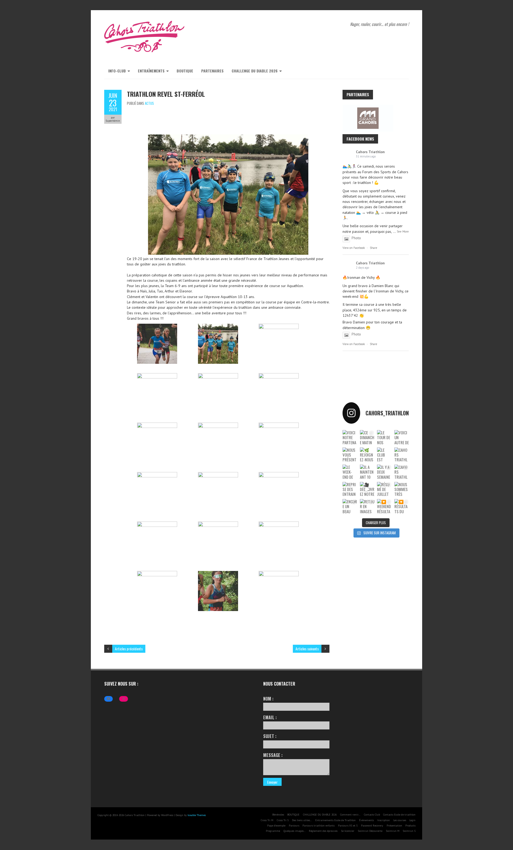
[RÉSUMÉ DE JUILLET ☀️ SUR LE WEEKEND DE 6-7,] (384, 489)
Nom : (268, 699)
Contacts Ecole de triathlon (399, 814)
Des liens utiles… (302, 820)
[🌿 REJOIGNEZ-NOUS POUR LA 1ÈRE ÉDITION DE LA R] (367, 454)
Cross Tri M (267, 820)
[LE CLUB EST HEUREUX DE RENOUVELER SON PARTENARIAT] (384, 454)
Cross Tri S (283, 820)
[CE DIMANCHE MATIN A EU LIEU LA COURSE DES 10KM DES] (367, 437)
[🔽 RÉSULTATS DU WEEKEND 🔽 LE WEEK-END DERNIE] (401, 506)
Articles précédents (129, 648)
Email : (270, 717)
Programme (273, 831)
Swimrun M (392, 831)
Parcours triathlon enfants (318, 825)
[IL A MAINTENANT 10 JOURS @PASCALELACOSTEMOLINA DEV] (367, 472)
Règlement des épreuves (323, 831)
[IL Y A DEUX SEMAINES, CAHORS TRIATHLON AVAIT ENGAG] (384, 472)
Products (410, 825)
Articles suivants (307, 648)
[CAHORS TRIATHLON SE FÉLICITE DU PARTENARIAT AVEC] (401, 454)
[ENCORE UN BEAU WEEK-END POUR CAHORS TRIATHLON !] (350, 506)
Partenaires (212, 71)
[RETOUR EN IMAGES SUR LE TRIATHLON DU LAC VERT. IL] (367, 506)
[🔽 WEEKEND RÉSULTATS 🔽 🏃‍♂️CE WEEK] (384, 506)
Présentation (394, 825)
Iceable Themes (197, 815)
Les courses (399, 820)
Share (373, 248)
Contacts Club (372, 814)
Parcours (294, 825)
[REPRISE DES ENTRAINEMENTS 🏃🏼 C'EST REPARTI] (350, 489)
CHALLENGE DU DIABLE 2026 (255, 71)
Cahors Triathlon (370, 151)
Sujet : (270, 736)
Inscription (383, 820)
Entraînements (151, 71)
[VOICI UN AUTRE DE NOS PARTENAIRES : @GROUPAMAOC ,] (401, 437)
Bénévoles (278, 814)
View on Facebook (354, 248)
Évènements (366, 820)
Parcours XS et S (347, 825)
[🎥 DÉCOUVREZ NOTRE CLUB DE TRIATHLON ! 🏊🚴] (367, 489)
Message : (273, 755)
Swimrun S (409, 831)
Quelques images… (294, 831)
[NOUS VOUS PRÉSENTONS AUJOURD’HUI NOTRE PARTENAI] (350, 454)
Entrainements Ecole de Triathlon (335, 820)
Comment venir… (350, 814)
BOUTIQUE (185, 71)
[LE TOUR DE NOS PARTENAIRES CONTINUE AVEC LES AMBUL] (384, 437)
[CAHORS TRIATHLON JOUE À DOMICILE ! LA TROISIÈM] (401, 472)
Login (412, 820)
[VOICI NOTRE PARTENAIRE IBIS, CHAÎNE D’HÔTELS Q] (350, 437)
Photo (356, 237)
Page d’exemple (276, 825)
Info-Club (117, 71)
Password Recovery (372, 825)
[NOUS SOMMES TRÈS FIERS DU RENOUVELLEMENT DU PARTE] (401, 489)
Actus (149, 103)
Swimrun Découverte (370, 831)
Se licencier (347, 831)
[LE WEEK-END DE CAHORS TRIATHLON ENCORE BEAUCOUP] (350, 472)
